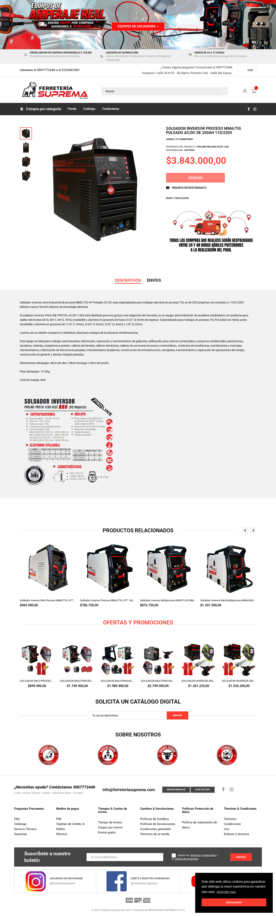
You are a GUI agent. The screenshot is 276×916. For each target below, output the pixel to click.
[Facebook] (249, 109)
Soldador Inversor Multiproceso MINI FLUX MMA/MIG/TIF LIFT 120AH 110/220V (168, 600)
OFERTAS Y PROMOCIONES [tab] (138, 622)
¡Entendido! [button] (234, 902)
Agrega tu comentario (179, 139)
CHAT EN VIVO (202, 789)
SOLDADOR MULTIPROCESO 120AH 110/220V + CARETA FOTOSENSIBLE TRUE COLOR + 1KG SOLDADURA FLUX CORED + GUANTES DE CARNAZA (37, 680)
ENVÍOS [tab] (154, 280)
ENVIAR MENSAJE (176, 789)
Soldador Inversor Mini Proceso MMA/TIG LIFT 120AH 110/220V (48, 600)
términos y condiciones (203, 855)
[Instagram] (254, 109)
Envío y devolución (177, 198)
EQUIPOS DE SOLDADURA (137, 26)
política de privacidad (186, 858)
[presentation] (245, 530)
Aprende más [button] (226, 892)
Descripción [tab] (128, 280)
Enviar (177, 715)
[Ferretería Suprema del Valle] (54, 91)
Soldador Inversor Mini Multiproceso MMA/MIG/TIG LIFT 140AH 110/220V (228, 600)
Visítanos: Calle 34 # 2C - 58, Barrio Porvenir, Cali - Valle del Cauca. (187, 73)
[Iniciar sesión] (245, 91)
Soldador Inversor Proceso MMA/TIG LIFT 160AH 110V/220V (108, 600)
